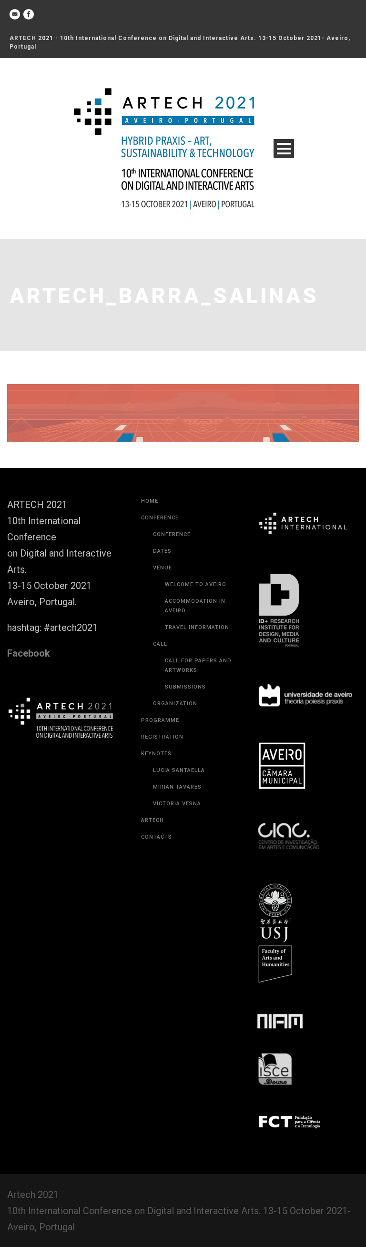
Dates (162, 551)
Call (160, 644)
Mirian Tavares (177, 787)
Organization (175, 703)
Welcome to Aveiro (195, 584)
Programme (160, 720)
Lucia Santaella (179, 770)
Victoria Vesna (177, 804)
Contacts (156, 837)
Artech (152, 820)
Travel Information (197, 627)
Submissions (185, 687)
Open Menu (284, 148)
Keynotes (156, 753)
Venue (162, 568)
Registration (162, 737)
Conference (160, 518)
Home (149, 501)
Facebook (28, 653)
